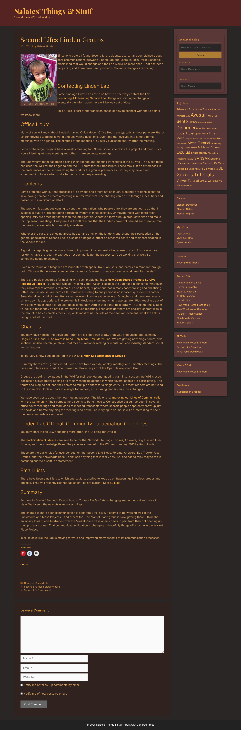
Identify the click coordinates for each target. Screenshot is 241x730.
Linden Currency (210, 139)
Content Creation (205, 122)
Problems (181, 159)
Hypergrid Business (188, 262)
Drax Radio (212, 128)
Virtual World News (211, 180)
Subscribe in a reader (189, 391)
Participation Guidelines (42, 440)
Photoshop (213, 153)
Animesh (181, 115)
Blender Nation (185, 209)
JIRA (200, 139)
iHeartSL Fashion (186, 291)
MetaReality (216, 143)
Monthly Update (183, 148)
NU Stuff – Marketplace (190, 313)
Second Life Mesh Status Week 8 (42, 586)
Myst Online (183, 233)
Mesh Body (182, 143)
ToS (191, 175)
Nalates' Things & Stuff (53, 11)
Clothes (193, 121)
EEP (199, 133)
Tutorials (204, 175)
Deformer (186, 127)
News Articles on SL (202, 147)
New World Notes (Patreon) (192, 309)
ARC (188, 116)
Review (190, 159)
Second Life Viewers (201, 168)
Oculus (183, 152)
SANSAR (202, 158)
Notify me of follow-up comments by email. (51, 685)
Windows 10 (186, 185)
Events (205, 134)
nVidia (217, 147)
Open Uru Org (184, 242)
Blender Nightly (185, 213)
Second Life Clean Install (37, 590)
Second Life (41, 583)
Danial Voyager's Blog (189, 282)
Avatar (212, 115)
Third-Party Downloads (190, 351)
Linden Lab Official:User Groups (103, 355)
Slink (186, 175)
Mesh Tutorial (199, 143)
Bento (182, 121)
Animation (215, 109)
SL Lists (115, 482)
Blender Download (187, 204)
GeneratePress (145, 724)
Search (200, 55)
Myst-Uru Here (185, 238)
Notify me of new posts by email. (45, 693)
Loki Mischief (184, 300)
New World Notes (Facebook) (193, 304)
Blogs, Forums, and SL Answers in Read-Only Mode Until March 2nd (65, 339)
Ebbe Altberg (187, 133)
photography (199, 152)
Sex (216, 169)
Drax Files (201, 128)
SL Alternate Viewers (188, 318)
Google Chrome (191, 139)
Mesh (220, 138)
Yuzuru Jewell (184, 322)
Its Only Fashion (186, 296)
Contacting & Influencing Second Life (81, 98)
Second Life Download (189, 347)
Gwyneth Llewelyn (187, 287)
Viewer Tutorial (188, 181)
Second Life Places (192, 163)
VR (178, 185)
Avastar (199, 115)
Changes (29, 583)
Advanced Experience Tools (193, 109)
